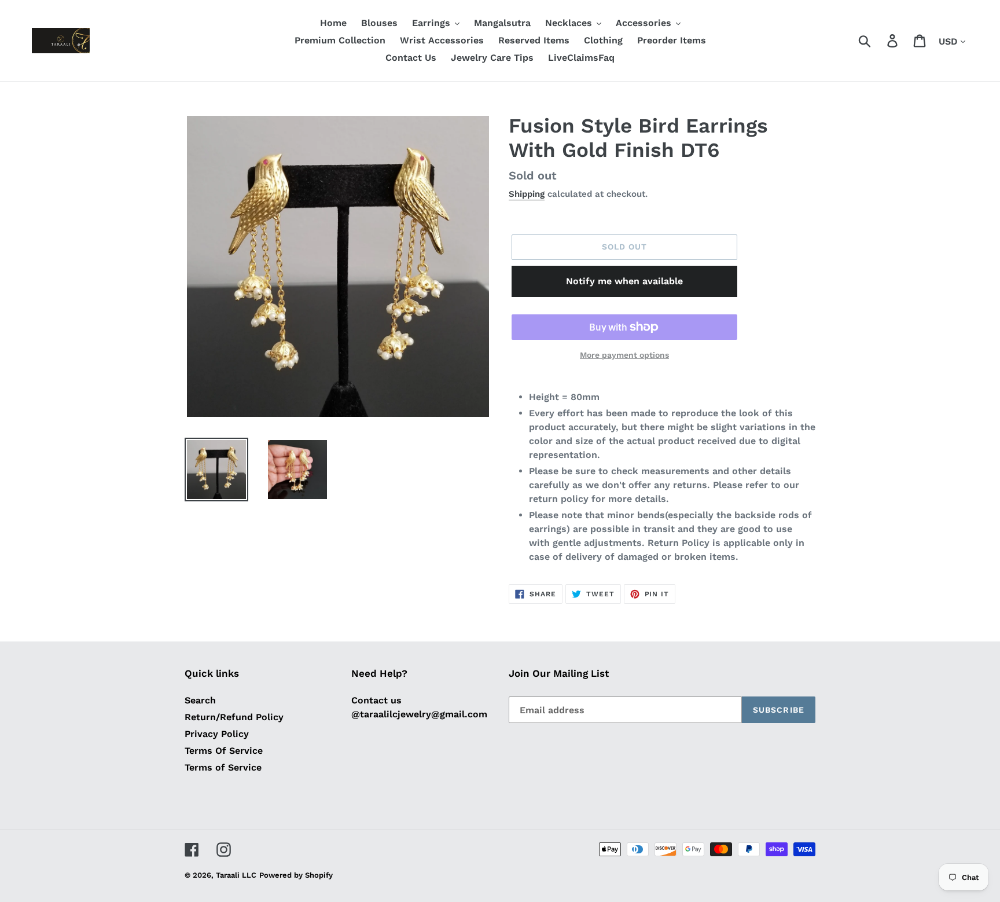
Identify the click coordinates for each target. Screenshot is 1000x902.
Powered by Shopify (296, 875)
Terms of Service (223, 767)
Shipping (527, 194)
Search (200, 700)
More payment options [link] (624, 355)
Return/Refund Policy (234, 717)
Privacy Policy (217, 733)
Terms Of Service (224, 750)
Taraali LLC (236, 875)
